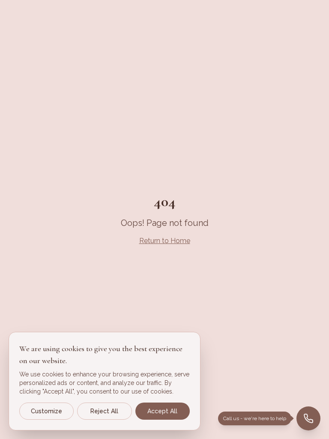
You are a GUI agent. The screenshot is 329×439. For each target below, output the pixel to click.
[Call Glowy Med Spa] (308, 418)
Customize (46, 411)
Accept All (162, 411)
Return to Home (164, 241)
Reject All (104, 411)
